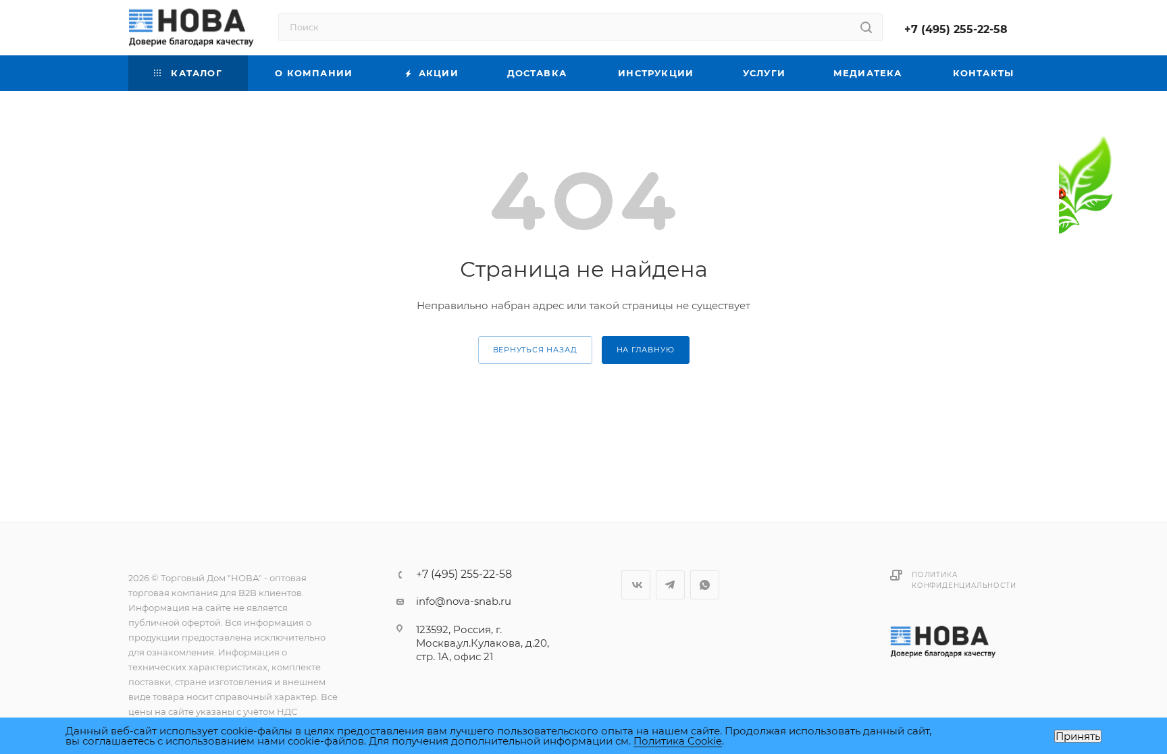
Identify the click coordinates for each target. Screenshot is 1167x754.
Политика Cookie (677, 740)
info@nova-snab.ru (463, 601)
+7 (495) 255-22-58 (956, 29)
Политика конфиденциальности (964, 580)
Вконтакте (635, 584)
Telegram (670, 584)
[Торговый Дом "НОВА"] (944, 641)
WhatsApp (704, 584)
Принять (1078, 736)
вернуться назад (535, 349)
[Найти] (866, 27)
